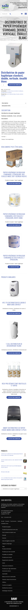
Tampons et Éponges (7, 543)
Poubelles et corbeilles (7, 554)
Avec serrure (10, 94)
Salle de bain (14, 394)
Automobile (4, 573)
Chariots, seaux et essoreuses (9, 579)
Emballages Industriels (7, 590)
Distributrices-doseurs (6, 92)
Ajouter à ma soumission (15, 84)
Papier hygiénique (18, 180)
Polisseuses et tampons (7, 565)
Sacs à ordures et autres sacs (9, 532)
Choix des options (14, 267)
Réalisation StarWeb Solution (14, 603)
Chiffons (4, 582)
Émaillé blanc (16, 94)
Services (4, 538)
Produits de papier (9, 180)
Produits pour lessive (7, 557)
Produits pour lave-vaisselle (8, 551)
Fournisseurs (13, 521)
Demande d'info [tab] (6, 105)
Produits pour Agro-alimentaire (9, 568)
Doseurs (23, 391)
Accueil (2, 521)
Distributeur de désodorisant (20, 349)
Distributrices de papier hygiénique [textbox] (13, 488)
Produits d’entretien (6, 392)
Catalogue (19, 521)
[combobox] (14, 489)
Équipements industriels (7, 560)
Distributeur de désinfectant (13, 391)
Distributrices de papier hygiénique (15, 91)
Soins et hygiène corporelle (8, 541)
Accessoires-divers (6, 571)
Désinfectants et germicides (19, 392)
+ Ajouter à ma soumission (14, 183)
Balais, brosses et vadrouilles (9, 576)
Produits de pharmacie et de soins (10, 529)
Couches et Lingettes (7, 585)
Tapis (3, 546)
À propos (7, 521)
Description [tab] (5, 103)
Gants (3, 563)
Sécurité (4, 535)
